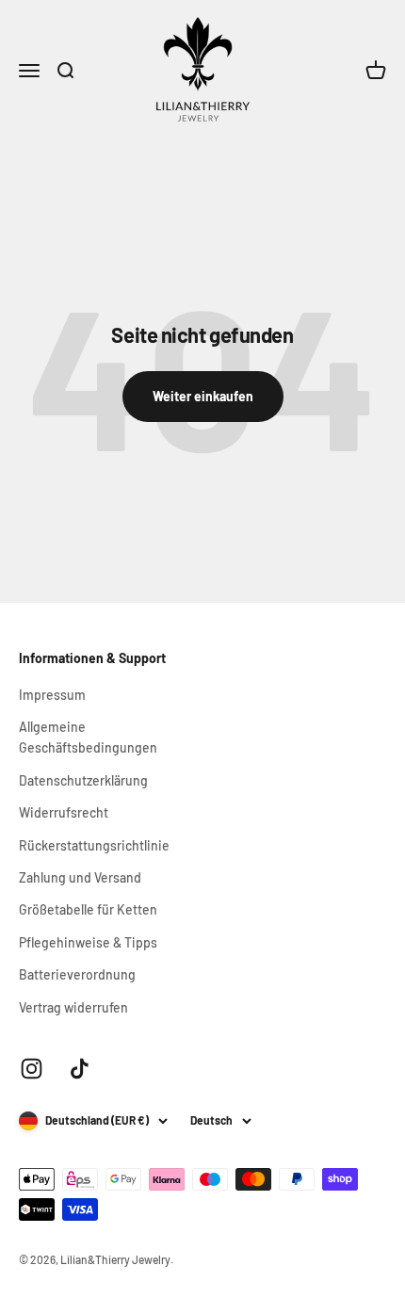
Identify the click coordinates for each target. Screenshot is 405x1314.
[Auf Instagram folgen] (31, 1068)
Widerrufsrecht (63, 812)
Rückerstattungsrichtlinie (94, 845)
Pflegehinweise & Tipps (88, 942)
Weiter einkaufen (203, 396)
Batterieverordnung (77, 974)
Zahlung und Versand (80, 877)
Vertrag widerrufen (73, 1007)
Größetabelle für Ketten (88, 909)
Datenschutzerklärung (83, 780)
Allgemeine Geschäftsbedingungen (88, 737)
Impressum (52, 695)
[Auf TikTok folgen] (79, 1068)
